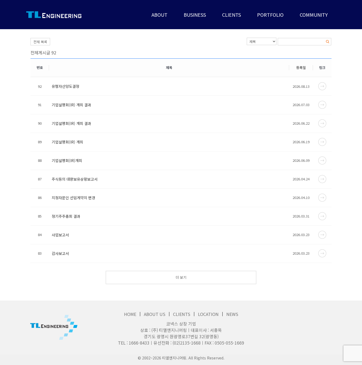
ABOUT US (154, 314)
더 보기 (181, 277)
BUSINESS (195, 14)
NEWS (232, 314)
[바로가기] (322, 85)
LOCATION (208, 314)
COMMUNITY (314, 14)
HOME (130, 314)
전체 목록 (40, 41)
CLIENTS (231, 14)
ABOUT (159, 14)
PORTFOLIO (270, 14)
